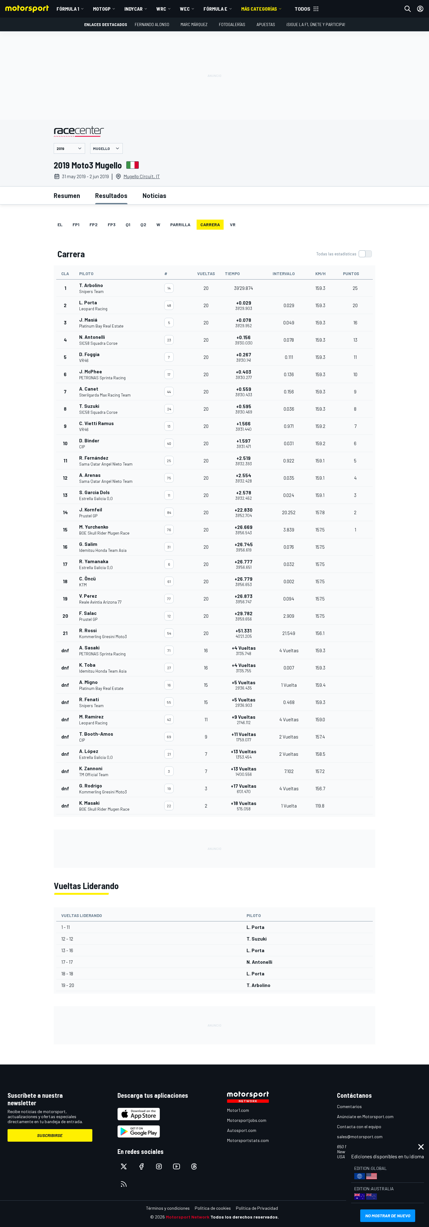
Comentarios (349, 1106)
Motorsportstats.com (248, 1140)
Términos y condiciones (168, 1208)
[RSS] (123, 1184)
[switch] (344, 254)
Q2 (143, 224)
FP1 (76, 224)
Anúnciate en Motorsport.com (365, 1116)
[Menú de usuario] (420, 9)
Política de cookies (213, 1208)
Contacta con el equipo (359, 1126)
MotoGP (102, 9)
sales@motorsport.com (360, 1136)
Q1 (128, 224)
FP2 (94, 224)
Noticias (154, 195)
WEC (185, 9)
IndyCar (133, 9)
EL (59, 224)
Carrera (210, 224)
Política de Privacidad (257, 1208)
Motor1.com (238, 1110)
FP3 (112, 224)
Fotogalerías (232, 24)
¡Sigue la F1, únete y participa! (315, 24)
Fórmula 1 (68, 9)
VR (233, 224)
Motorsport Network (187, 1216)
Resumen (67, 195)
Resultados (111, 195)
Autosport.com (241, 1130)
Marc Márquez (194, 24)
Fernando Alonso (152, 24)
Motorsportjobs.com (246, 1120)
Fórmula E (215, 9)
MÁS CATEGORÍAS (259, 9)
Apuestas (266, 24)
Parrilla (180, 224)
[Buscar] (407, 9)
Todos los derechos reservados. (244, 1216)
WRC (161, 9)
